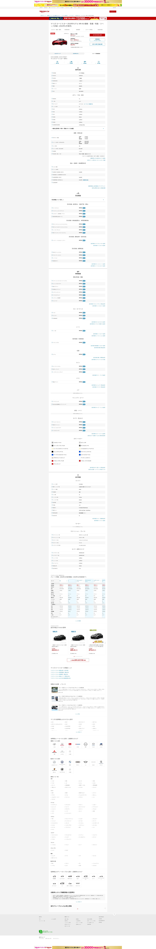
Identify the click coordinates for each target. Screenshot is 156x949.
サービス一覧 (41, 938)
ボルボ (66, 850)
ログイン (113, 11)
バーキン (53, 865)
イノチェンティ (68, 839)
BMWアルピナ (82, 792)
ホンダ (80, 780)
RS (60, 580)
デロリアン (67, 808)
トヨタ (53, 780)
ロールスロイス (55, 823)
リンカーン (54, 808)
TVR (52, 818)
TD (79, 863)
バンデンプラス (68, 825)
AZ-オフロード (82, 722)
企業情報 (100, 918)
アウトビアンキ (68, 834)
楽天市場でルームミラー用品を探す (98, 385)
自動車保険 (89, 924)
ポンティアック (82, 806)
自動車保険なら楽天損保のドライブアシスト (96, 186)
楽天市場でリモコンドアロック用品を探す (97, 303)
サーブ (53, 850)
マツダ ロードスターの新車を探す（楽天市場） (60, 670)
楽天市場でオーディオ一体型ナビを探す (97, 323)
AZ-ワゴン (95, 722)
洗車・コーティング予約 (91, 920)
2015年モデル (77, 15)
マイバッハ (67, 797)
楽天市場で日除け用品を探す (99, 347)
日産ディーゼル (82, 785)
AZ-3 (66, 722)
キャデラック (54, 804)
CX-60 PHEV (67, 726)
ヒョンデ (53, 855)
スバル (80, 783)
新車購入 (77, 919)
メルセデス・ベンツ (55, 797)
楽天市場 (114, 7)
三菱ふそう (54, 787)
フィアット (81, 834)
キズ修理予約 (78, 920)
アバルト (53, 839)
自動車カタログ (78, 924)
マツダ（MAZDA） (65, 15)
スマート (94, 792)
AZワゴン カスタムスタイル (57, 724)
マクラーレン (81, 825)
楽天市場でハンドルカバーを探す (99, 305)
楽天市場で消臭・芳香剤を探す (99, 357)
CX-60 (53, 726)
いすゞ (66, 783)
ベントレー (54, 820)
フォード (67, 806)
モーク (53, 829)
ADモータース (54, 857)
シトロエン (54, 844)
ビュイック (54, 806)
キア (80, 855)
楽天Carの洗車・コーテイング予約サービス (97, 469)
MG (79, 827)
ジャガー (81, 818)
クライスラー (67, 804)
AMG (53, 792)
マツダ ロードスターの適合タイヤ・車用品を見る (60, 676)
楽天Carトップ (43, 15)
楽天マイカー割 (67, 926)
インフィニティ (68, 813)
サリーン (81, 808)
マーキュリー (95, 806)
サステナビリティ (56, 938)
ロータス (81, 820)
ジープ (66, 811)
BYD (52, 863)
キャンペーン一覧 (42, 920)
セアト (66, 865)
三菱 (94, 780)
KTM (80, 865)
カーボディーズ (96, 823)
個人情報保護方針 (102, 920)
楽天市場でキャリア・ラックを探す (98, 407)
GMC (94, 811)
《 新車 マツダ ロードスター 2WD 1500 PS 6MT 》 (59, 646)
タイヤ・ (89, 29)
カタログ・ (56, 29)
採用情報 (100, 922)
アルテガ (53, 799)
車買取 (67, 29)
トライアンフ (67, 827)
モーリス (53, 827)
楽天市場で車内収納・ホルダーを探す (98, 345)
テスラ (53, 811)
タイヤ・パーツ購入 (79, 922)
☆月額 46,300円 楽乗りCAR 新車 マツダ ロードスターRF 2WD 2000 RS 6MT (96, 646)
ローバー (94, 820)
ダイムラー (95, 818)
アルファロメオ (55, 834)
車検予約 (66, 920)
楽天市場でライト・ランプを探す (99, 375)
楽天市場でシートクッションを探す (98, 335)
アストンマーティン (69, 818)
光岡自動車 (67, 785)
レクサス (81, 787)
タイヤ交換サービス (90, 922)
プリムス (94, 808)
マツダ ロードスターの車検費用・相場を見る (59, 674)
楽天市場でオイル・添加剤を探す (99, 518)
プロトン (67, 863)
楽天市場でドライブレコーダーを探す (98, 243)
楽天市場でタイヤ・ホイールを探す (98, 433)
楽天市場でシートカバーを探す (99, 333)
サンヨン (94, 855)
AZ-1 (52, 722)
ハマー (53, 813)
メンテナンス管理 (68, 922)
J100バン (94, 728)
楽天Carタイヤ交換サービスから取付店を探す (96, 435)
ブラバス (81, 797)
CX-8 (94, 726)
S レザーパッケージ (97, 581)
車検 (78, 29)
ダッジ (80, 811)
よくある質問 (53, 919)
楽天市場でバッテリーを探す (99, 520)
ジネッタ (67, 823)
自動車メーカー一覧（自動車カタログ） (53, 15)
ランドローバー (68, 820)
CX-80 (53, 728)
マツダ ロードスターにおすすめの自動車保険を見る (61, 678)
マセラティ (54, 837)
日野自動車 (95, 785)
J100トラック (81, 728)
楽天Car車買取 (89, 919)
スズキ (94, 783)
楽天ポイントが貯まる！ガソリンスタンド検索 (96, 160)
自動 (100, 29)
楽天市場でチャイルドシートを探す (98, 263)
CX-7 (80, 726)
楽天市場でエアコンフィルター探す (98, 359)
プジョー (67, 844)
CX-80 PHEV (67, 728)
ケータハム (81, 823)
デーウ (66, 855)
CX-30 (80, 724)
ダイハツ (53, 785)
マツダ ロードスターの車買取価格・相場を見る (60, 672)
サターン (81, 804)
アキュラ (94, 787)
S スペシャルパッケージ (79, 581)
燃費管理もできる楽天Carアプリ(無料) (97, 158)
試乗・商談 (66, 919)
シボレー (94, 804)
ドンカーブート (96, 863)
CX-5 (94, 724)
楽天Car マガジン (68, 924)
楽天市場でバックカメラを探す (99, 245)
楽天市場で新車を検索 (97, 34)
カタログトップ (58, 53)
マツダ (53, 783)
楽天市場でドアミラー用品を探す (99, 387)
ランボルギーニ (82, 837)
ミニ (94, 797)
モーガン (53, 825)
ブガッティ (95, 844)
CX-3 (66, 724)
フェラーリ (95, 834)
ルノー (80, 844)
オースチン (95, 825)
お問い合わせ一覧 (48, 938)
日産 (66, 780)
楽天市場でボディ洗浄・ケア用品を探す (97, 467)
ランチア (67, 837)
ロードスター (72, 15)
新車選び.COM (55, 653)
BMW (66, 792)
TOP (39, 919)
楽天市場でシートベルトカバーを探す (98, 265)
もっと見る (77, 620)
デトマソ (94, 837)
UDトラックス (68, 787)
